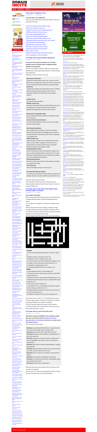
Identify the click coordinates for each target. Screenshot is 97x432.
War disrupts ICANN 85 (16, 323)
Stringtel (28, 9)
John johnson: (65, 110)
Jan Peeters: (65, 168)
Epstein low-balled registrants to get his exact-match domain (17, 349)
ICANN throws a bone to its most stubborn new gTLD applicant (17, 210)
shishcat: (64, 93)
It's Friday (39, 59)
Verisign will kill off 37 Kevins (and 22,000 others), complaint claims (17, 144)
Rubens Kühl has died (16, 410)
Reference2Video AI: (66, 81)
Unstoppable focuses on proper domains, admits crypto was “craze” (16, 312)
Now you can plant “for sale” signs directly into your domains (17, 81)
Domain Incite (22, 429)
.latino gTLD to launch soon (17, 298)
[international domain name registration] (17, 37)
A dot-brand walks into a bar (17, 135)
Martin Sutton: (65, 62)
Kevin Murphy (28, 14)
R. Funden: (65, 150)
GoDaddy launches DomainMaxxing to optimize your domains (17, 295)
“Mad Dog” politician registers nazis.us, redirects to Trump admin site (17, 371)
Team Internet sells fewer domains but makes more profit (16, 96)
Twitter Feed (17, 21)
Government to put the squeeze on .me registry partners (16, 182)
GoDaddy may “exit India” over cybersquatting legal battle (17, 140)
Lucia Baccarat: (66, 64)
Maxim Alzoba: (65, 146)
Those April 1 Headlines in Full (36, 13)
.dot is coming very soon (16, 137)
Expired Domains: (66, 71)
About (14, 9)
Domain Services (39, 14)
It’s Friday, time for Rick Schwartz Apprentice (40, 58)
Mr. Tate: (64, 192)
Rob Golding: (65, 184)
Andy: (64, 58)
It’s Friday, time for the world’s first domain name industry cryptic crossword (41, 189)
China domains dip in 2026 (17, 318)
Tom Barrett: (65, 70)
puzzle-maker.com (45, 216)
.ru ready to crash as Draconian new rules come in (17, 121)
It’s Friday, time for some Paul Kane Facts (39, 311)
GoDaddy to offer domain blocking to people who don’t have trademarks (17, 394)
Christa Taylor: (65, 142)
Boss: (64, 153)
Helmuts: (64, 115)
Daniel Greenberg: (66, 161)
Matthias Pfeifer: (66, 98)
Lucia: (64, 124)
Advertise (20, 9)
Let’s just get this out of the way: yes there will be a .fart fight (17, 70)
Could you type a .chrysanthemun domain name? (16, 59)
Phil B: (64, 67)
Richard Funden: (66, 164)
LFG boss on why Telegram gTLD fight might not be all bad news (17, 63)
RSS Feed (17, 18)
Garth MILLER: (65, 91)
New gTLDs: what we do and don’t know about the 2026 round (17, 74)
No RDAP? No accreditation (17, 377)
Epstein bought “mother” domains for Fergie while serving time (16, 353)
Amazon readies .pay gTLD (17, 300)
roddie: (64, 55)
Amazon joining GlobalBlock (17, 275)
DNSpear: (65, 96)
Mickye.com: (65, 190)
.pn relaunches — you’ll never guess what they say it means (17, 308)
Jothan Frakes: (66, 112)
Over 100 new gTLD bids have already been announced (16, 235)
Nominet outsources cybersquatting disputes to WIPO (17, 189)
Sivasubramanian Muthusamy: (68, 128)
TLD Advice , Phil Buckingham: (68, 138)
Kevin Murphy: (65, 85)
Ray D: (64, 135)
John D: (64, 181)
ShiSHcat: (65, 78)
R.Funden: (65, 195)
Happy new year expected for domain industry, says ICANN (17, 398)
